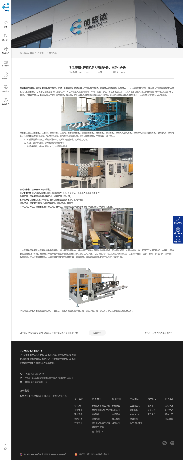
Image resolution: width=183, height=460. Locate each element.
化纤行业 (116, 406)
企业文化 (78, 410)
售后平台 (178, 242)
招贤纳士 (78, 423)
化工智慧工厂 (98, 431)
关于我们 (41, 53)
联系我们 (169, 399)
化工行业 (116, 418)
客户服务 (152, 399)
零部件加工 (97, 414)
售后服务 (169, 418)
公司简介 (78, 406)
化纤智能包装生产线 (101, 406)
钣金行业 (116, 423)
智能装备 (134, 410)
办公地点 (169, 406)
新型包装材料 (136, 423)
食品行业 (116, 414)
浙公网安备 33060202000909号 (54, 454)
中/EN (5, 445)
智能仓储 (134, 418)
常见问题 (152, 410)
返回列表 (97, 333)
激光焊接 (96, 418)
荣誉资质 (78, 414)
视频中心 (152, 406)
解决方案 (96, 399)
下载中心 (152, 414)
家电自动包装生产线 (101, 423)
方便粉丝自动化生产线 (102, 410)
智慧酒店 (24, 396)
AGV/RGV (134, 414)
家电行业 (116, 410)
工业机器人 (135, 406)
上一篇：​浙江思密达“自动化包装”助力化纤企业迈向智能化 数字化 (49, 333)
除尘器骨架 (36, 396)
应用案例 (116, 399)
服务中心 (169, 410)
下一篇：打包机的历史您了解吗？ (159, 333)
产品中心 (134, 399)
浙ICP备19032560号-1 (32, 454)
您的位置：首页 (27, 53)
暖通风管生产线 (60, 396)
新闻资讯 (78, 418)
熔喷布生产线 (98, 427)
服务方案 (169, 414)
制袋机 (47, 396)
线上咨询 (178, 233)
